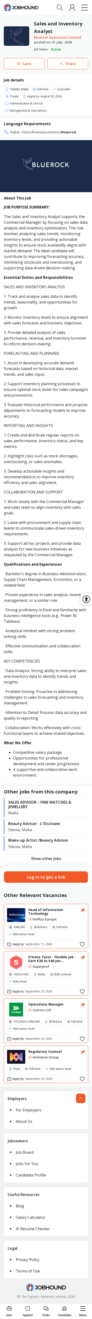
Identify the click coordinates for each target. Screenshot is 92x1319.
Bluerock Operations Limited (57, 37)
